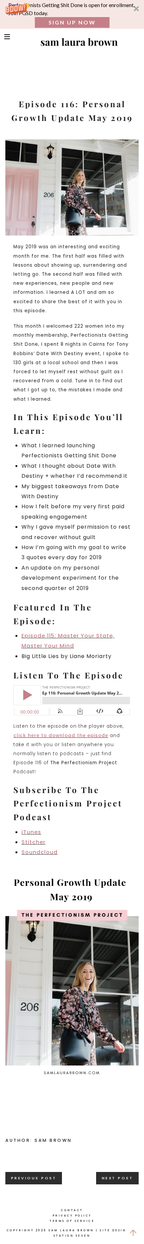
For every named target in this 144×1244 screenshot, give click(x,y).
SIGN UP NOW (72, 22)
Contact (72, 1210)
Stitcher (33, 842)
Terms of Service (72, 1221)
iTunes (31, 832)
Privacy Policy (72, 1216)
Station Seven (72, 1236)
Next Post (117, 1178)
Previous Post (34, 1178)
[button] (72, 14)
